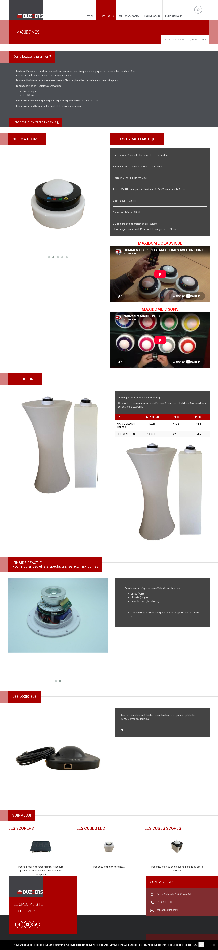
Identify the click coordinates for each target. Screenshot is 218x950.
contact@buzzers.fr (167, 910)
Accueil (168, 39)
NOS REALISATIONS (152, 16)
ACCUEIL (90, 16)
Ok (201, 944)
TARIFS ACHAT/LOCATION (129, 16)
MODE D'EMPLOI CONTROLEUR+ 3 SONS (34, 122)
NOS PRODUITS (108, 16)
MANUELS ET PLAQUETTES (175, 16)
